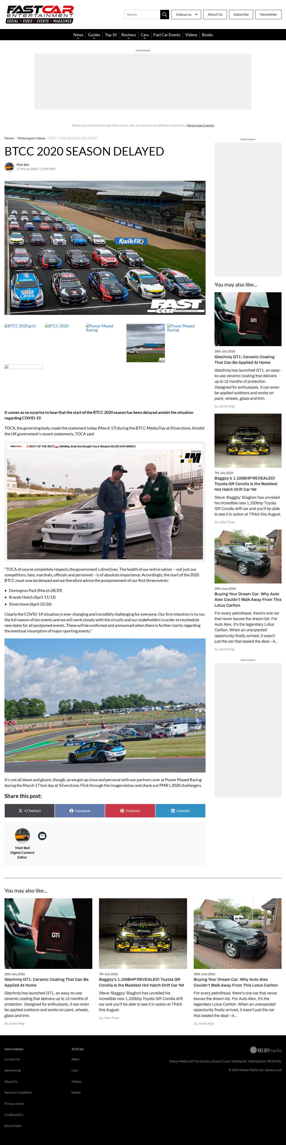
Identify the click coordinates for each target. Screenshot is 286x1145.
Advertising (12, 1070)
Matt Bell (23, 164)
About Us (215, 14)
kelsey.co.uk (273, 1070)
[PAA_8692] (105, 343)
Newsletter (268, 14)
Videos (191, 34)
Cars (145, 34)
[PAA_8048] (23, 383)
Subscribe (241, 14)
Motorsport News (31, 138)
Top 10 (111, 34)
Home (9, 138)
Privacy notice (14, 1103)
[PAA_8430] (145, 343)
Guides (94, 34)
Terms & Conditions (18, 1092)
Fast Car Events (167, 34)
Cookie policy (13, 1114)
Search (164, 14)
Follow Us (183, 14)
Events (76, 1092)
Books (207, 34)
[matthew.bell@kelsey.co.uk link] (42, 836)
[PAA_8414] (186, 343)
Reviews (128, 34)
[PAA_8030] (23, 343)
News (78, 34)
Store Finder (13, 1126)
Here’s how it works (200, 125)
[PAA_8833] (64, 343)
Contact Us (12, 1059)
